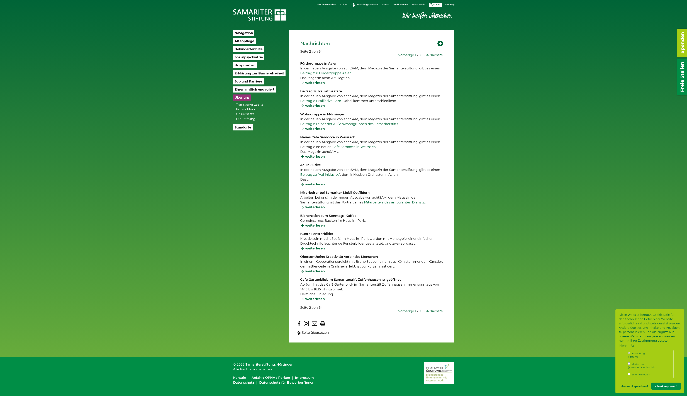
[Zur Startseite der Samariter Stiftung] (259, 15)
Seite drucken (322, 323)
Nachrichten (315, 43)
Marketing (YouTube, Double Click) (642, 366)
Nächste (436, 55)
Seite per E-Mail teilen (314, 323)
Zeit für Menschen (326, 4)
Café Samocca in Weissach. (354, 147)
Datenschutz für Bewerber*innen (286, 383)
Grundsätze (245, 114)
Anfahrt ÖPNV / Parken (271, 378)
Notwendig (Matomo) (636, 355)
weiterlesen (315, 83)
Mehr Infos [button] (627, 345)
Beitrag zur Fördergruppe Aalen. (326, 73)
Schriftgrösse (344, 4)
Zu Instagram (306, 323)
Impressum (304, 378)
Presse (385, 4)
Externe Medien (640, 374)
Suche (436, 4)
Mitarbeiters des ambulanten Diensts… (395, 202)
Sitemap (449, 4)
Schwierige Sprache (367, 4)
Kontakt (240, 378)
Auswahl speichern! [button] (634, 386)
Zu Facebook (299, 323)
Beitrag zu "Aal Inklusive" (320, 175)
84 (427, 55)
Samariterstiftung (260, 364)
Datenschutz (243, 383)
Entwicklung (246, 109)
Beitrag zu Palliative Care (320, 101)
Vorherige (406, 55)
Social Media (418, 4)
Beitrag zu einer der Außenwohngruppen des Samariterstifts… (350, 124)
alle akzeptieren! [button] (666, 386)
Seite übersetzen (315, 333)
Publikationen (400, 4)
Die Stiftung (245, 119)
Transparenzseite (250, 104)
